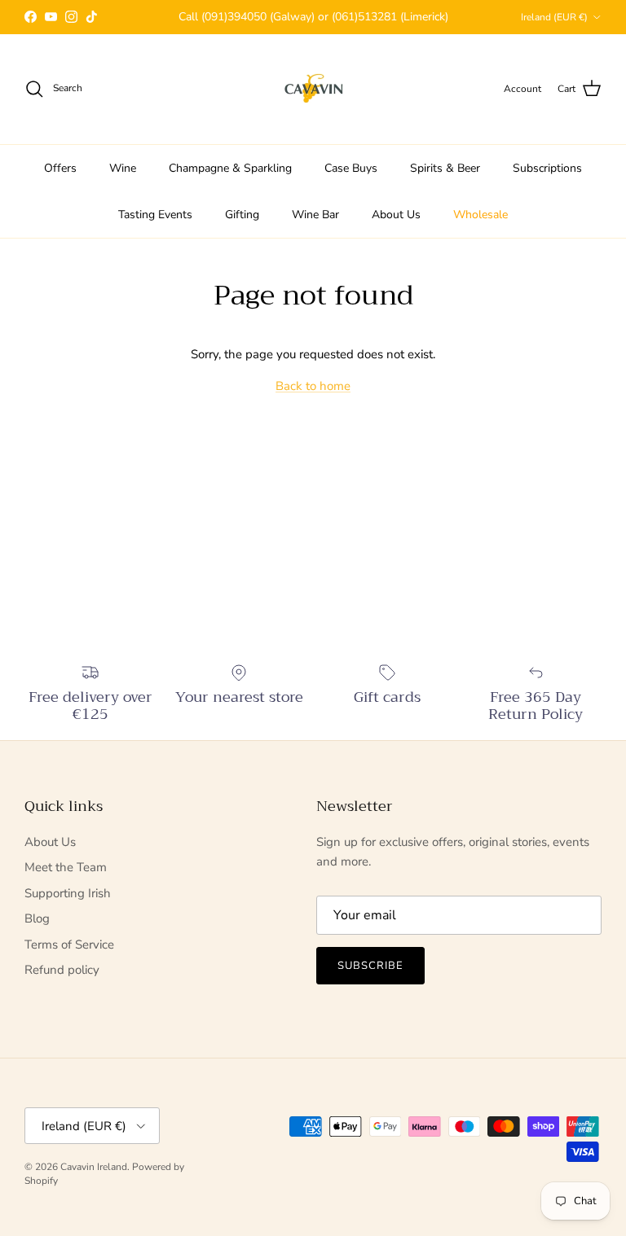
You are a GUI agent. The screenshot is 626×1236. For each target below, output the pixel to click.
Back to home (313, 386)
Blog (37, 918)
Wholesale (480, 214)
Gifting (242, 214)
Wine (122, 168)
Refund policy (61, 970)
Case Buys (350, 168)
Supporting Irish (67, 893)
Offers (60, 168)
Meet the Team (65, 867)
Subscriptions (547, 168)
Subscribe (370, 965)
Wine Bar (315, 214)
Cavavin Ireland (93, 1166)
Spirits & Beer (445, 168)
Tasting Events (155, 214)
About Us (396, 214)
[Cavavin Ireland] (313, 89)
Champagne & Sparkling (230, 168)
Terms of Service (69, 944)
